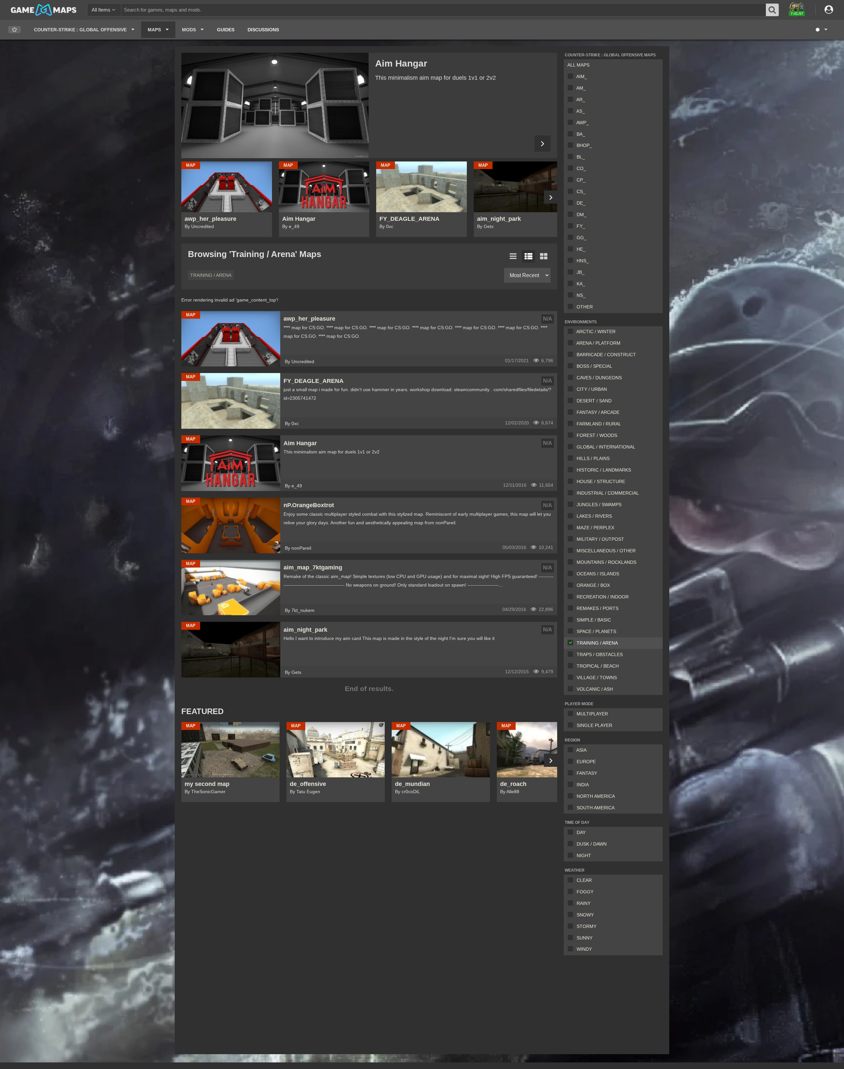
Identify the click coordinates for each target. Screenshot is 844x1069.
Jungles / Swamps (599, 504)
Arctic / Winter (596, 331)
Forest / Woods (597, 435)
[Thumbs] (543, 256)
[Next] (542, 143)
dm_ (582, 214)
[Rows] (528, 256)
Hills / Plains (593, 458)
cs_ (581, 191)
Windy (584, 949)
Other (585, 306)
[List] (513, 256)
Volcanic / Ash (595, 689)
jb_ (581, 272)
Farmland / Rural (599, 423)
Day (581, 832)
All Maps (578, 65)
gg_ (582, 237)
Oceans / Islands (598, 573)
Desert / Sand (594, 400)
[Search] (772, 9)
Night (584, 855)
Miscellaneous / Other (606, 550)
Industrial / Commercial (608, 493)
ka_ (581, 283)
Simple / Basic (594, 619)
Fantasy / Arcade (598, 412)
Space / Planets (596, 631)
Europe (586, 761)
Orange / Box (593, 585)
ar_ (580, 99)
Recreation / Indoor (603, 596)
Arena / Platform (598, 343)
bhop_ (584, 145)
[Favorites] (14, 30)
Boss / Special (594, 366)
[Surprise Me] (821, 29)
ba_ (581, 134)
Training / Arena (597, 643)
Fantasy (587, 773)
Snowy (585, 914)
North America (596, 796)
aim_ (581, 76)
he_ (581, 249)
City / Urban (592, 389)
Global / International (606, 446)
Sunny (584, 937)
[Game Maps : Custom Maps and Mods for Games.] (43, 9)
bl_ (581, 156)
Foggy (585, 891)
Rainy (583, 903)
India (583, 784)
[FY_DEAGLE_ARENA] (275, 105)
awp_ (582, 122)
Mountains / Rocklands (606, 562)
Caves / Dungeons (599, 377)
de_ (581, 203)
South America (596, 807)
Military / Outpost (600, 539)
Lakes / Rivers (594, 516)
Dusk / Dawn (592, 844)
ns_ (581, 295)
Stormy (586, 926)
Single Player (594, 725)
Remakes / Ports (597, 608)
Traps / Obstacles (600, 654)
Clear (584, 880)
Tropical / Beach (598, 666)
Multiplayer (592, 713)
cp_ (581, 180)
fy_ (581, 226)
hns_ (583, 260)
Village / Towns (597, 677)
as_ (580, 111)
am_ (581, 88)
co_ (581, 168)
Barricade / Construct (606, 354)
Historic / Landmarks (604, 470)
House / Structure (601, 481)
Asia (581, 750)
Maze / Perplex (595, 527)
